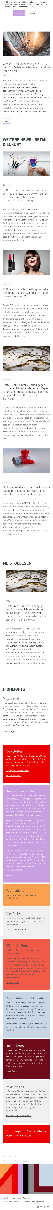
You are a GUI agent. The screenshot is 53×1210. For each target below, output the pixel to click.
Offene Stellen (12, 982)
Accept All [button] (19, 13)
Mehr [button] (7, 121)
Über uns (10, 874)
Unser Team (11, 1071)
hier (27, 1023)
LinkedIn (27, 1135)
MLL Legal (9, 731)
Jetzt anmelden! (13, 775)
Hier (8, 894)
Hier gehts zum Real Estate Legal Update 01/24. (25, 1004)
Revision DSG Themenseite (18, 1115)
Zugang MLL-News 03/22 (17, 770)
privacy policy (35, 6)
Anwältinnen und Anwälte (33, 1050)
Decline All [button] (33, 13)
